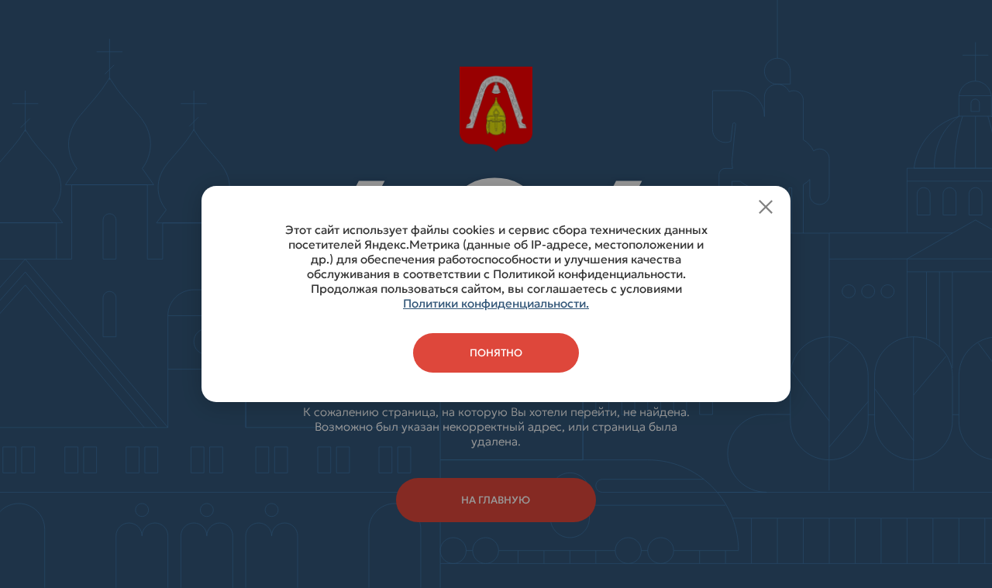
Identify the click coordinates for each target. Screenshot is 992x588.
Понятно (496, 352)
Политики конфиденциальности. (496, 303)
